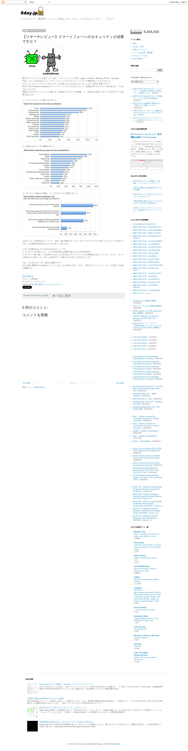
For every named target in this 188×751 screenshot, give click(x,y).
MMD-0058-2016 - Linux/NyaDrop (146, 250)
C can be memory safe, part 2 (144, 610)
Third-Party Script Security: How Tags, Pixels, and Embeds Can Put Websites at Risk (147, 547)
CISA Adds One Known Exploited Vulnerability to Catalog (146, 363)
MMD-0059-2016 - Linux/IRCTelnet (147, 247)
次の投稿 (26, 383)
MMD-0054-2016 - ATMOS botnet (146, 262)
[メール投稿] (53, 295)
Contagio (137, 588)
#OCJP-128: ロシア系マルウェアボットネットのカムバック (148, 195)
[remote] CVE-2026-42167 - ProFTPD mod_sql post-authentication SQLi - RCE (148, 388)
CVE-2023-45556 (140, 343)
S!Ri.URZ (137, 644)
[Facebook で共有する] (66, 295)
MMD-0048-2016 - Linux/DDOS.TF (147, 282)
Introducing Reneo (140, 629)
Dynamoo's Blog (141, 616)
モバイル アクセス (140, 56)
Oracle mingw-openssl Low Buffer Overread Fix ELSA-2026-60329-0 (146, 457)
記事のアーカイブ (140, 50)
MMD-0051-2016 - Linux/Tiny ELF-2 (147, 273)
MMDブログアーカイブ (142, 293)
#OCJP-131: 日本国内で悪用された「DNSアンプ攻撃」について (147, 104)
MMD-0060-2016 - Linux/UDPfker (146, 244)
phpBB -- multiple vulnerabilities (145, 431)
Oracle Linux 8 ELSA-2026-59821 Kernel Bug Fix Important (146, 464)
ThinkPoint (137, 646)
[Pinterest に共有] (69, 295)
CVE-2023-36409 (140, 337)
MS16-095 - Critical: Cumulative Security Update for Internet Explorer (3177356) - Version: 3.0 (147, 496)
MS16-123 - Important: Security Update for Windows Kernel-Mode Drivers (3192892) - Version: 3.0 (146, 511)
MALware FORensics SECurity (146, 636)
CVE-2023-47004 (140, 346)
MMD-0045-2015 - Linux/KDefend (146, 290)
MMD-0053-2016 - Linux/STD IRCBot (148, 265)
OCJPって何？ (139, 47)
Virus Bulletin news (142, 566)
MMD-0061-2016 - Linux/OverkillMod (147, 241)
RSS (135, 44)
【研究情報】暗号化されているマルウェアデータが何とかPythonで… (148, 202)
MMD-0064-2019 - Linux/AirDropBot (147, 230)
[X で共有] (63, 295)
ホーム (73, 383)
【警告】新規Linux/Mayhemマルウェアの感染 (45, 698)
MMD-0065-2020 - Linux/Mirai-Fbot (147, 227)
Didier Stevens (140, 556)
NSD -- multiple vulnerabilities (145, 436)
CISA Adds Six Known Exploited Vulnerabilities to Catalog (145, 358)
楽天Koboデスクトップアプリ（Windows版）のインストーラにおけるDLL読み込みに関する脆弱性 (147, 325)
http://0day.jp (27, 276)
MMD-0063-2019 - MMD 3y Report (147, 233)
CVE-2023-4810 (139, 349)
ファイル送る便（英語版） (143, 53)
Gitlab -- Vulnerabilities (142, 441)
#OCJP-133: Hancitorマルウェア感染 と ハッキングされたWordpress (147, 97)
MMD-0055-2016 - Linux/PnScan (146, 259)
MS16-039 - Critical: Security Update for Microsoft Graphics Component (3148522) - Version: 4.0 (147, 489)
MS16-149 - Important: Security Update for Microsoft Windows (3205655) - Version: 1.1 (145, 518)
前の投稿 (120, 383)
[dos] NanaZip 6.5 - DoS (142, 399)
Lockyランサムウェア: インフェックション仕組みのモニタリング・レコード (148, 120)
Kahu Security (140, 627)
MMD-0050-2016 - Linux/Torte (145, 276)
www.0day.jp (138, 59)
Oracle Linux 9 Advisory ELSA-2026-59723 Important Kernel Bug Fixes (147, 450)
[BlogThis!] (61, 295)
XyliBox (137, 577)
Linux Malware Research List (144, 224)
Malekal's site (139, 532)
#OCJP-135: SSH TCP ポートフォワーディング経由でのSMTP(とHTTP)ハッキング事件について (148, 91)
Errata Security (140, 607)
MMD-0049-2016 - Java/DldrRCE (146, 279)
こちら (29, 89)
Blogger (117, 744)
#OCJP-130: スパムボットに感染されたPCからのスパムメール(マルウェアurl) (148, 113)
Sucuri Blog (138, 543)
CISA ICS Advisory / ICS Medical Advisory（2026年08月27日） (145, 317)
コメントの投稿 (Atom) (36, 387)
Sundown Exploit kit (141, 638)
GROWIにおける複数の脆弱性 (145, 301)
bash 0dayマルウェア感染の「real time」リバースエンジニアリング (146, 182)
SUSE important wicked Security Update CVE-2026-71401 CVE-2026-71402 (148, 477)
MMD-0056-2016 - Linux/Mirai (145, 256)
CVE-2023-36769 (140, 340)
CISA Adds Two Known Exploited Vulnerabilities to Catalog (146, 378)
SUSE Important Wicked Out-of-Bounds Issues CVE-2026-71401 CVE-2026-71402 (146, 470)
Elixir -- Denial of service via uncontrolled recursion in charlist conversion (146, 418)
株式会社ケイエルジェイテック (48, 284)
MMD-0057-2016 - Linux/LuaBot (146, 253)
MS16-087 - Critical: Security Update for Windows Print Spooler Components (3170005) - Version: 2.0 (148, 503)
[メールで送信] (58, 295)
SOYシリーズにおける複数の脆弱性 (147, 306)
